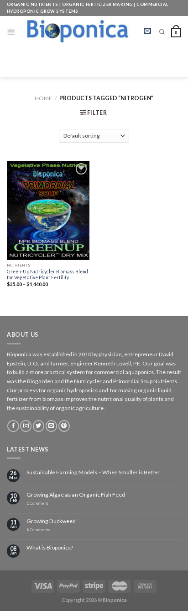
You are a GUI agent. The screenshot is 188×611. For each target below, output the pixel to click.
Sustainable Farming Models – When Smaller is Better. (93, 472)
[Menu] (11, 31)
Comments (38, 530)
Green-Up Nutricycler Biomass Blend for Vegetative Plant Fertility (47, 275)
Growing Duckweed (51, 521)
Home (43, 98)
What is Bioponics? (49, 547)
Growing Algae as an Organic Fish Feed (75, 495)
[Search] (162, 32)
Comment (37, 503)
